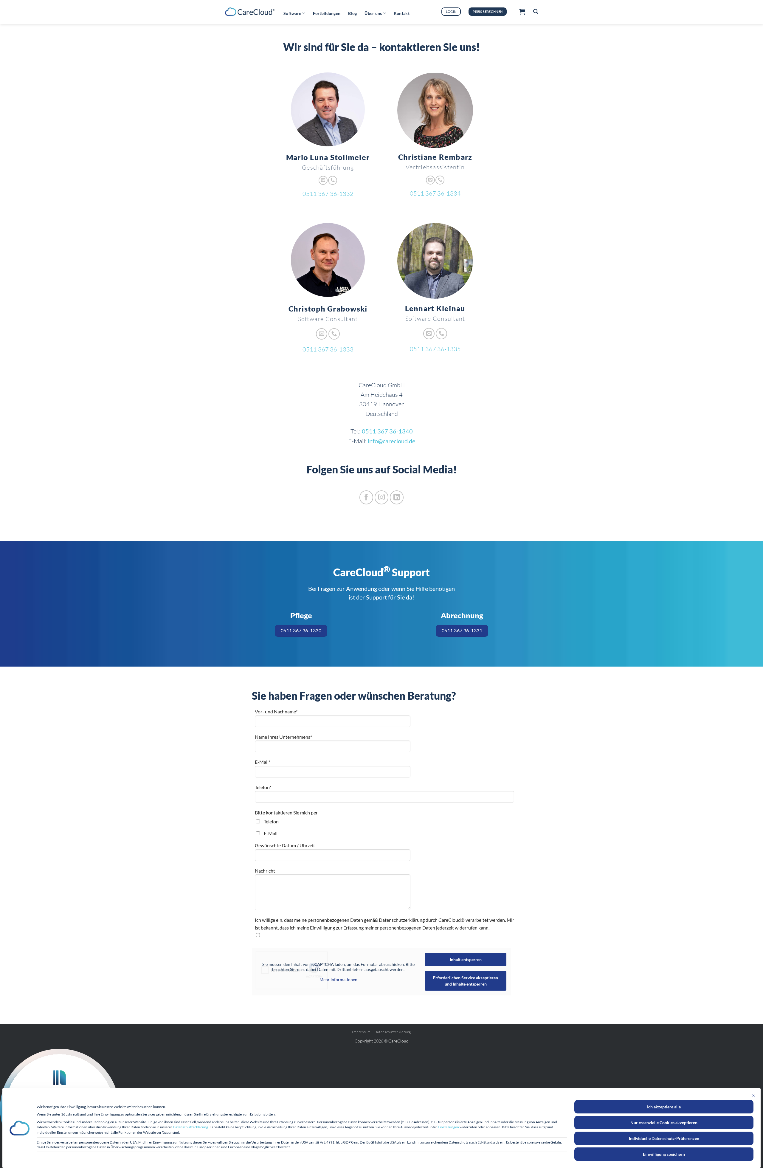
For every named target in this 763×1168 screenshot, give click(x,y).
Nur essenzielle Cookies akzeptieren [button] (663, 1122)
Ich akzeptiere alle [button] (664, 1106)
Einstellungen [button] (448, 1127)
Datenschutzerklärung (190, 1127)
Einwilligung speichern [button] (664, 1154)
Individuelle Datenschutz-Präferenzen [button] (664, 1138)
